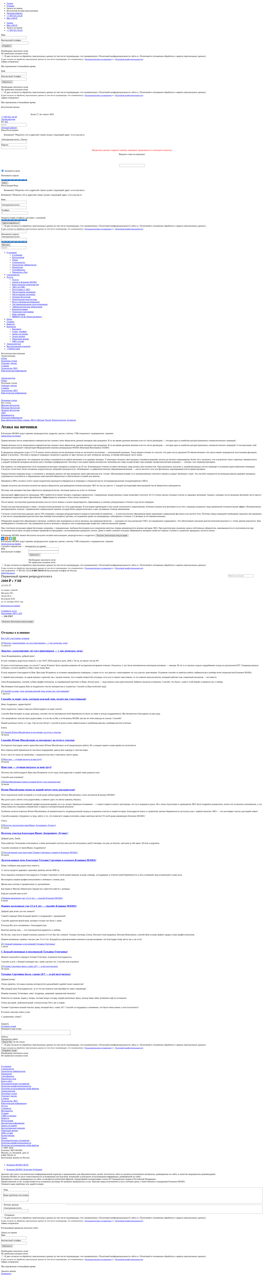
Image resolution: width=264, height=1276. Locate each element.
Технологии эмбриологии (13, 1071)
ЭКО (3, 413)
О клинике (6, 1066)
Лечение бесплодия (10, 410)
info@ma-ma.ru (8, 573)
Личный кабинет (9, 127)
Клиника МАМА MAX (17, 1165)
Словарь (5, 366)
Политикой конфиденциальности (129, 59)
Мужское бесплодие (10, 408)
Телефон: (5, 210)
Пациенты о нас (8, 1079)
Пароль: (5, 145)
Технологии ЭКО (9, 368)
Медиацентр (7, 1111)
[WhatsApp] (14, 538)
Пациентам (6, 1074)
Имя (3, 35)
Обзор (4, 358)
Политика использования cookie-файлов (20, 1088)
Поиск (4, 1138)
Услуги (4, 1106)
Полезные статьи (9, 361)
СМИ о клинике (8, 1116)
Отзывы (10, 6)
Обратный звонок (9, 1130)
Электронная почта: (10, 205)
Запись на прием (9, 1125)
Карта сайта (6, 1081)
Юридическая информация (13, 371)
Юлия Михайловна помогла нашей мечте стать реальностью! (38, 789)
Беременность (7, 415)
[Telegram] (10, 538)
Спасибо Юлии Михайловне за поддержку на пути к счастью (38, 740)
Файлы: (4, 1037)
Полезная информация (11, 417)
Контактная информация (12, 1123)
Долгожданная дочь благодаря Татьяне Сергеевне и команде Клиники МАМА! (48, 860)
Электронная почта (12, 1208)
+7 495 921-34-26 (14, 16)
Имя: (3, 199)
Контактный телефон (11, 40)
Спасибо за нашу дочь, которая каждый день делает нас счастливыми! (43, 699)
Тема (5, 1190)
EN (6, 122)
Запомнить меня (12, 171)
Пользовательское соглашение (15, 1083)
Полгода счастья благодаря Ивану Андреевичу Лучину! (34, 833)
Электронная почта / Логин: (14, 139)
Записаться (7, 82)
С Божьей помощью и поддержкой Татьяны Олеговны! (34, 951)
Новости (5, 1118)
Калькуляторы (7, 1135)
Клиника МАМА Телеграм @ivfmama (24, 1169)
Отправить (6, 46)
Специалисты (7, 1069)
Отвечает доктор (9, 363)
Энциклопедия (8, 119)
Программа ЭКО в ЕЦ (11, 613)
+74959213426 (13, 349)
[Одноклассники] (6, 538)
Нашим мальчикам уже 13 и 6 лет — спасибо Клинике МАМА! (39, 906)
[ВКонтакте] (2, 538)
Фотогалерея (7, 1120)
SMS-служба (7, 1133)
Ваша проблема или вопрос (16, 1195)
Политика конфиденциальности (16, 1086)
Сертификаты (7, 1076)
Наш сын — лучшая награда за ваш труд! (26, 767)
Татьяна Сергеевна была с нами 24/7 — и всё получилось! (36, 974)
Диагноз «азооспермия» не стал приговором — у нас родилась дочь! (42, 650)
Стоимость (6, 1108)
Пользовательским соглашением (98, 59)
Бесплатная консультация (13, 1128)
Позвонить (6, 1273)
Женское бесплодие (10, 405)
